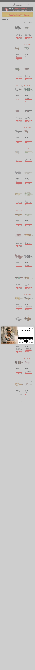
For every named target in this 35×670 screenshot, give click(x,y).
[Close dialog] (33, 327)
